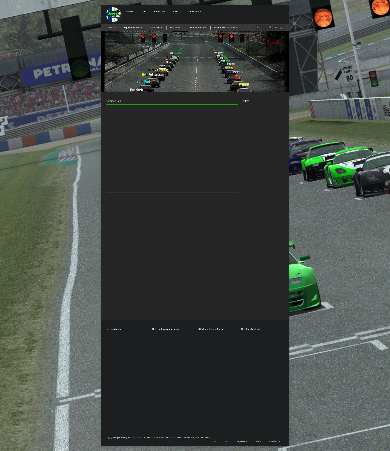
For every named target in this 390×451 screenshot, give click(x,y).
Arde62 (155, 367)
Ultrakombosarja (205, 365)
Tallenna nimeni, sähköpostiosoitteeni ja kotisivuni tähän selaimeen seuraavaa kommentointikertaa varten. (160, 292)
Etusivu (129, 11)
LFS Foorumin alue (198, 27)
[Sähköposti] (281, 27)
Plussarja (201, 385)
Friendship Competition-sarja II (211, 341)
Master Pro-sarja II (205, 350)
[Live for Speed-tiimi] (113, 14)
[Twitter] (275, 27)
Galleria (176, 11)
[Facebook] (270, 27)
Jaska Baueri (158, 336)
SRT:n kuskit (147, 110)
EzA (154, 346)
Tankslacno (157, 382)
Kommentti (115, 240)
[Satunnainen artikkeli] (264, 27)
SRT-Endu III (202, 355)
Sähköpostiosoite (183, 263)
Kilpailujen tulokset (133, 27)
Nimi (112, 263)
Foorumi (112, 27)
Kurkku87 (156, 362)
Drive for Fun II (203, 375)
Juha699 (156, 377)
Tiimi (143, 11)
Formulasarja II (204, 360)
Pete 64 (156, 352)
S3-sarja (201, 380)
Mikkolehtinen (159, 357)
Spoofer (156, 372)
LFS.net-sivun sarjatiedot (226, 27)
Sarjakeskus (159, 11)
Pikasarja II (202, 370)
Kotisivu (113, 276)
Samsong (156, 341)
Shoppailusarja (204, 336)
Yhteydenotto (194, 11)
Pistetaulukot (156, 27)
